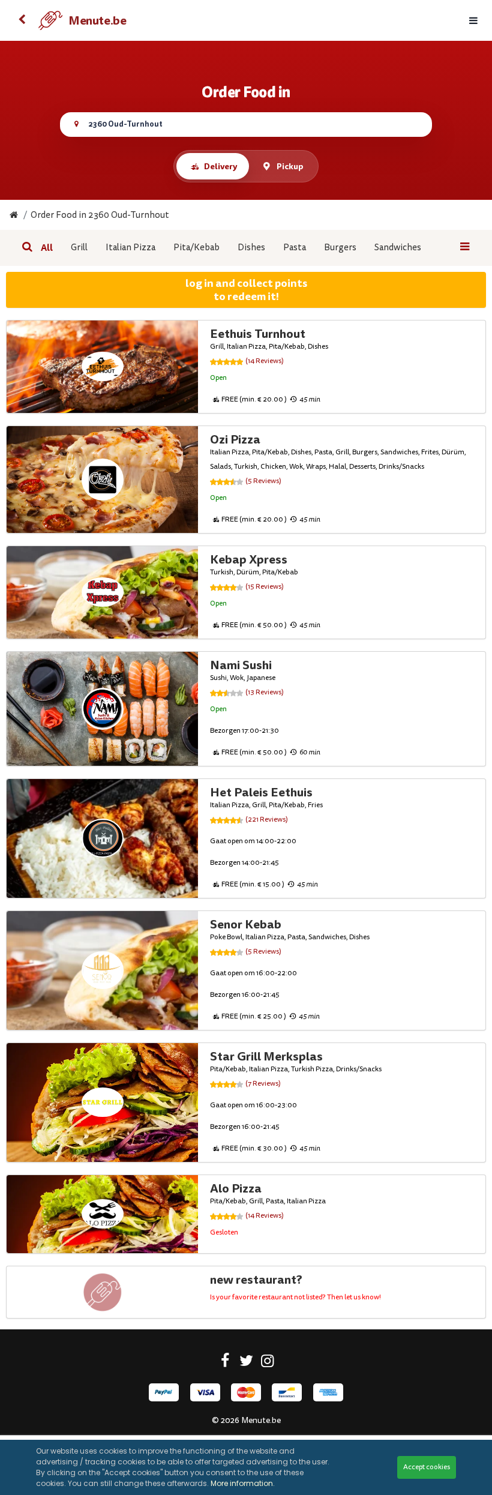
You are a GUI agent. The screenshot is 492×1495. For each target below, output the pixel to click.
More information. (243, 1483)
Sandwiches (397, 247)
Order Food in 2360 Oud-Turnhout (100, 215)
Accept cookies (426, 1467)
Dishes (251, 247)
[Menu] (473, 20)
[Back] (22, 20)
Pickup (290, 166)
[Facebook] (225, 1363)
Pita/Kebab (196, 247)
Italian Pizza (130, 247)
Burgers (340, 247)
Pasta (294, 247)
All (47, 247)
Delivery (220, 166)
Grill (79, 247)
